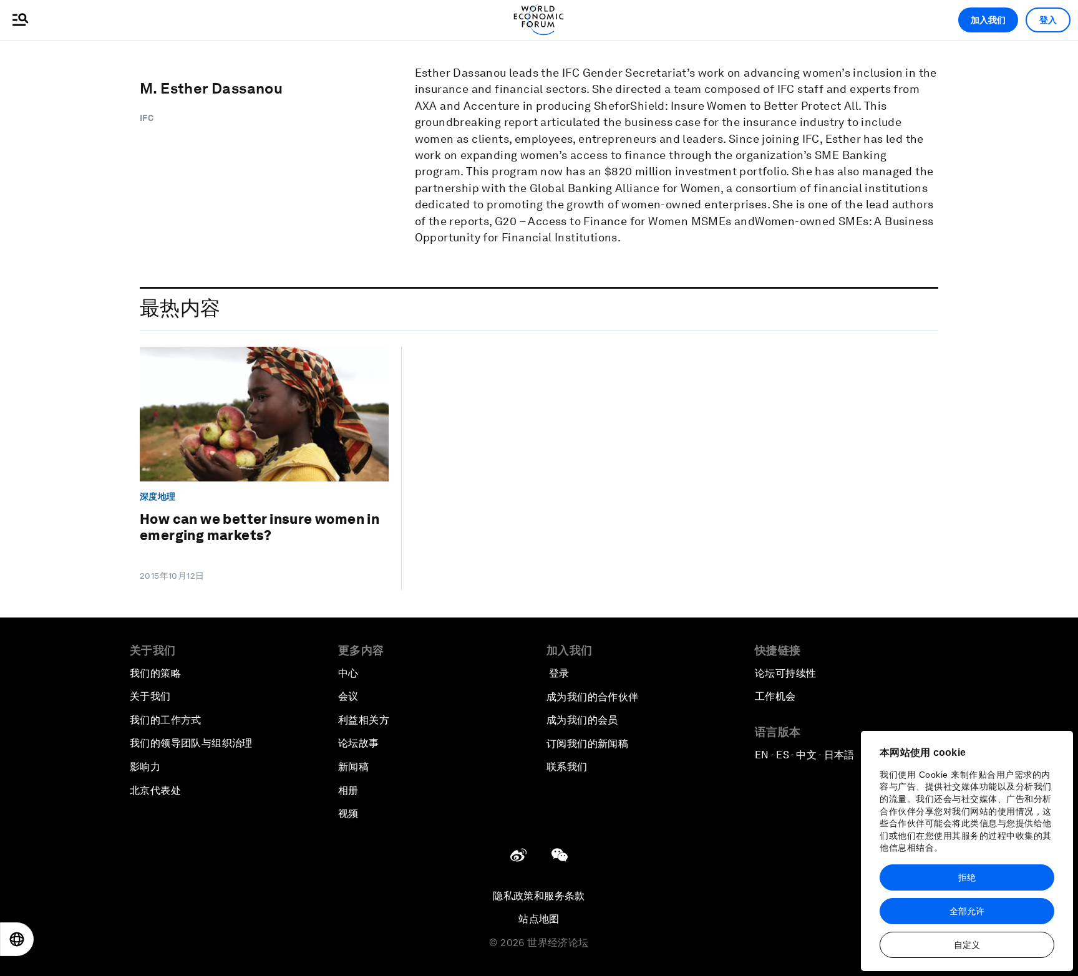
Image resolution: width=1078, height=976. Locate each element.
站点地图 (539, 919)
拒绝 (967, 877)
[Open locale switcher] (17, 939)
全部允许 (966, 911)
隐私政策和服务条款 (539, 896)
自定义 (967, 945)
